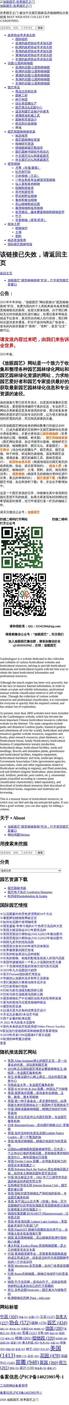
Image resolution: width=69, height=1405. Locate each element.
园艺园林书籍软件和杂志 (32, 151)
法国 (5, 1342)
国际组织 (21, 39)
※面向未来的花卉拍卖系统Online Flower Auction (32, 1026)
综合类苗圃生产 (26, 103)
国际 (4, 1329)
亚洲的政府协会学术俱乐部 (33, 43)
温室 (16, 1342)
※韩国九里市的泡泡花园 (17, 942)
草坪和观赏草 (24, 192)
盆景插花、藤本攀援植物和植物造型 (39, 212)
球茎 (10, 1349)
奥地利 (39, 1329)
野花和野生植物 (26, 196)
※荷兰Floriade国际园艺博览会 (20, 974)
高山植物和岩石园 (27, 204)
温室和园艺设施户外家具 (32, 111)
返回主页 (6, 273)
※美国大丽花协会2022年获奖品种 (23, 930)
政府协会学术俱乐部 (21, 35)
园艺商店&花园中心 (28, 107)
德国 (54, 1328)
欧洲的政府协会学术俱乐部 (33, 47)
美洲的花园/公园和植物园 (32, 79)
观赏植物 (14, 163)
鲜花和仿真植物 (26, 123)
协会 (19, 1322)
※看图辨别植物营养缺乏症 (18, 918)
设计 (27, 1368)
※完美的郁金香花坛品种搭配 (20, 954)
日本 (16, 1333)
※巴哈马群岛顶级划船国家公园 (21, 990)
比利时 (61, 1338)
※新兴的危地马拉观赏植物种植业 (23, 1002)
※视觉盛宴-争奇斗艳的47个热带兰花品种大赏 (31, 926)
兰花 (47, 1317)
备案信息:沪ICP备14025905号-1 (21, 1392)
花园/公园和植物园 (20, 63)
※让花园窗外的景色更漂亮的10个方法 (26, 914)
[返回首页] (17, 1)
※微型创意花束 (10, 1006)
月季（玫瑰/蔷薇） (28, 167)
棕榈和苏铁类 (24, 188)
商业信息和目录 (26, 91)
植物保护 (21, 228)
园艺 (57, 1322)
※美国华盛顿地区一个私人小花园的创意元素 (30, 962)
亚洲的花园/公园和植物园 (32, 67)
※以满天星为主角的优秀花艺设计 (23, 1010)
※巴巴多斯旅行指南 (14, 986)
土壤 (18, 232)
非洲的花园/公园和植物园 (32, 83)
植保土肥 (14, 224)
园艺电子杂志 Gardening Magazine (30, 892)
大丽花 (27, 1328)
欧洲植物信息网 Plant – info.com (29, 1298)
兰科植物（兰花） (27, 175)
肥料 (18, 236)
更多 (3, 1043)
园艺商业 (14, 87)
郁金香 (40, 1368)
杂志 (54, 1333)
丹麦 (23, 1317)
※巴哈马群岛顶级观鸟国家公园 (21, 994)
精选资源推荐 (17, 240)
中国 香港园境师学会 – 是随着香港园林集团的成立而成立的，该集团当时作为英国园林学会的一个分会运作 (38, 1257)
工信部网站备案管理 (14, 1385)
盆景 (20, 1349)
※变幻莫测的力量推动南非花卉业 (23, 982)
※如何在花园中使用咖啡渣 (18, 922)
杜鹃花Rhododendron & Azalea (27, 896)
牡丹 (45, 1342)
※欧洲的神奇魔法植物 (15, 1039)
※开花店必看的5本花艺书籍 (19, 1014)
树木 (9, 1338)
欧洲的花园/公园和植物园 (32, 71)
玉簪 (55, 1343)
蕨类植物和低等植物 (29, 208)
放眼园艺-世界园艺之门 (16, 5)
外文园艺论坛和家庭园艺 (32, 159)
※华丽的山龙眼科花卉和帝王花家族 (24, 978)
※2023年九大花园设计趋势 (18, 970)
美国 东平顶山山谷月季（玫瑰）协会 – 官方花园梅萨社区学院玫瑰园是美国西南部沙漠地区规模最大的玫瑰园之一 (38, 1205)
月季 (43, 1333)
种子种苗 (21, 99)
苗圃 (27, 1362)
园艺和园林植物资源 (21, 131)
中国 (9, 1316)
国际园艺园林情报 (20, 244)
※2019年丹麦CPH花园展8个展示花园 (25, 1035)
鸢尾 (51, 1368)
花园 (50, 1355)
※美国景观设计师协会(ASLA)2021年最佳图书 (31, 934)
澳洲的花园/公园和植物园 (32, 75)
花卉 (33, 1356)
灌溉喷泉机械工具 (27, 115)
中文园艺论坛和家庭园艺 (32, 155)
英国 (48, 1362)
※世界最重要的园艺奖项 (17, 950)
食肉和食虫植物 (26, 200)
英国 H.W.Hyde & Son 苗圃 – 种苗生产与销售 (38, 1089)
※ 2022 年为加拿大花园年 (17, 1022)
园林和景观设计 (26, 119)
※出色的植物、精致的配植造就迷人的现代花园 (32, 958)
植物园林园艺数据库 (29, 147)
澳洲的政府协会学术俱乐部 (33, 55)
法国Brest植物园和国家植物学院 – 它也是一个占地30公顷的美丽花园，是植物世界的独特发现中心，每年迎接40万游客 (38, 1153)
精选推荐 (21, 135)
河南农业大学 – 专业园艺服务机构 (31, 1084)
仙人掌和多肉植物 (27, 183)
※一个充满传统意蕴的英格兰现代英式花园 (29, 966)
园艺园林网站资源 (27, 139)
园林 (39, 1323)
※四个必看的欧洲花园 (15, 1018)
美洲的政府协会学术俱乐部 (33, 51)
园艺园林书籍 (17, 888)
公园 (34, 1316)
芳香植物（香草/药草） (31, 220)
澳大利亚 (30, 1342)
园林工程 (21, 95)
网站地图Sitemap (19, 834)
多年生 (14, 1329)
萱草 (14, 1368)
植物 (23, 1338)
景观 (29, 1333)
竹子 (18, 216)
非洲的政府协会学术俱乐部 (33, 59)
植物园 (43, 1338)
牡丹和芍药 (23, 171)
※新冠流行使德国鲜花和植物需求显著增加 (29, 1031)
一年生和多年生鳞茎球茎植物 (35, 179)
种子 (32, 1349)
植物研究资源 (24, 143)
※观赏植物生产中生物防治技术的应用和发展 (30, 998)
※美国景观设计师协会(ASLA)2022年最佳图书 (31, 938)
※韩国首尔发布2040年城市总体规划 (24, 946)
